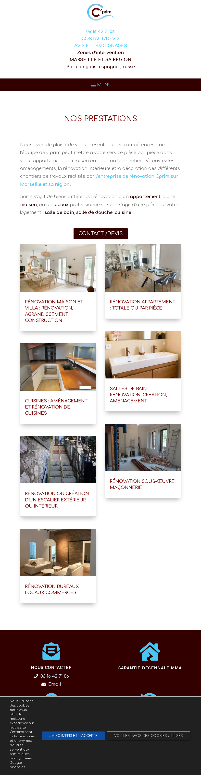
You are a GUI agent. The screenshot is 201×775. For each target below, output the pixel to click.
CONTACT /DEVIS (100, 233)
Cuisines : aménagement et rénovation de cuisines (56, 407)
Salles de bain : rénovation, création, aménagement (138, 394)
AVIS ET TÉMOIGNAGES (100, 45)
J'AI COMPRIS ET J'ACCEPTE (73, 736)
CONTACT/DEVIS (101, 38)
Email (54, 684)
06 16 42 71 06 (100, 31)
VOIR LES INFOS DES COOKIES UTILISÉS (148, 736)
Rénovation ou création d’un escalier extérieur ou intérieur (57, 499)
